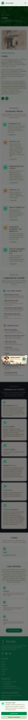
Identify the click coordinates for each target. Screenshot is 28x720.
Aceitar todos (14, 713)
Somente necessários (14, 717)
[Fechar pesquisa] (26, 356)
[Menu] (25, 3)
